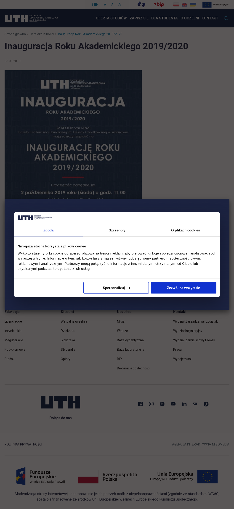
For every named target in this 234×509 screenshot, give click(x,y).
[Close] (229, 199)
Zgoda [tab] (48, 230)
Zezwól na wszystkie (183, 287)
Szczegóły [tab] (117, 230)
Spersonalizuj (114, 287)
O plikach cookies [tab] (185, 230)
